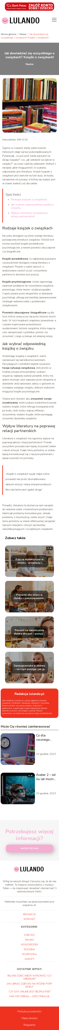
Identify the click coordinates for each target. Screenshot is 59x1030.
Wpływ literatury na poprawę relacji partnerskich (29, 214)
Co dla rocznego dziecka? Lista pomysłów (46, 737)
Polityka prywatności (29, 1011)
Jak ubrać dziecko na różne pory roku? (29, 985)
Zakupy (29, 959)
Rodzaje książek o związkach (29, 199)
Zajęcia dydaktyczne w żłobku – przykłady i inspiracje (29, 561)
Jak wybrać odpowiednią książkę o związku (32, 206)
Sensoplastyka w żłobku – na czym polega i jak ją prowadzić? (29, 667)
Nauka (23, 34)
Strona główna (9, 34)
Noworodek (29, 944)
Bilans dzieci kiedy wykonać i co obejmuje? (29, 977)
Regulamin (29, 1025)
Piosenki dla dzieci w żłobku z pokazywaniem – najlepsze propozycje (29, 596)
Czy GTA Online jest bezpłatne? (29, 991)
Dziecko (29, 935)
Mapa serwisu (29, 1018)
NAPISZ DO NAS (30, 848)
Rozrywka (29, 954)
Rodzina (29, 949)
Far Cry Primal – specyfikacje (29, 996)
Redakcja (29, 914)
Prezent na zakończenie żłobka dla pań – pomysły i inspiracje (29, 632)
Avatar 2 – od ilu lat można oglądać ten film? (46, 777)
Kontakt (29, 919)
